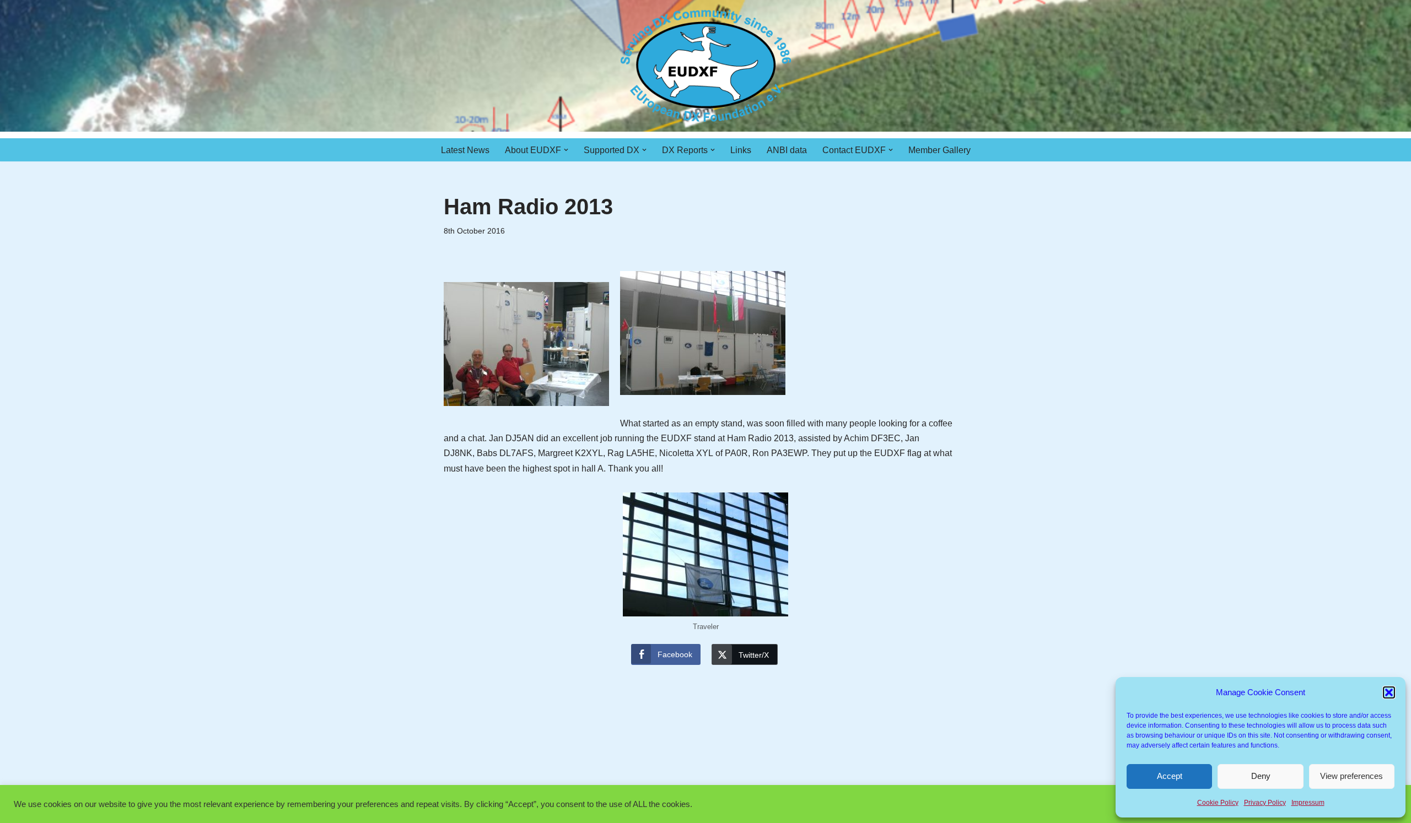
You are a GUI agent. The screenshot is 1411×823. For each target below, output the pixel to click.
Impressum (1307, 802)
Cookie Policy (1217, 802)
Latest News (465, 150)
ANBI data (787, 150)
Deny (1260, 776)
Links (740, 150)
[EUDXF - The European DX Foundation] (706, 66)
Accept (1169, 776)
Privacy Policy (1265, 802)
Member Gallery (939, 150)
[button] (1388, 692)
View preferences (1351, 776)
